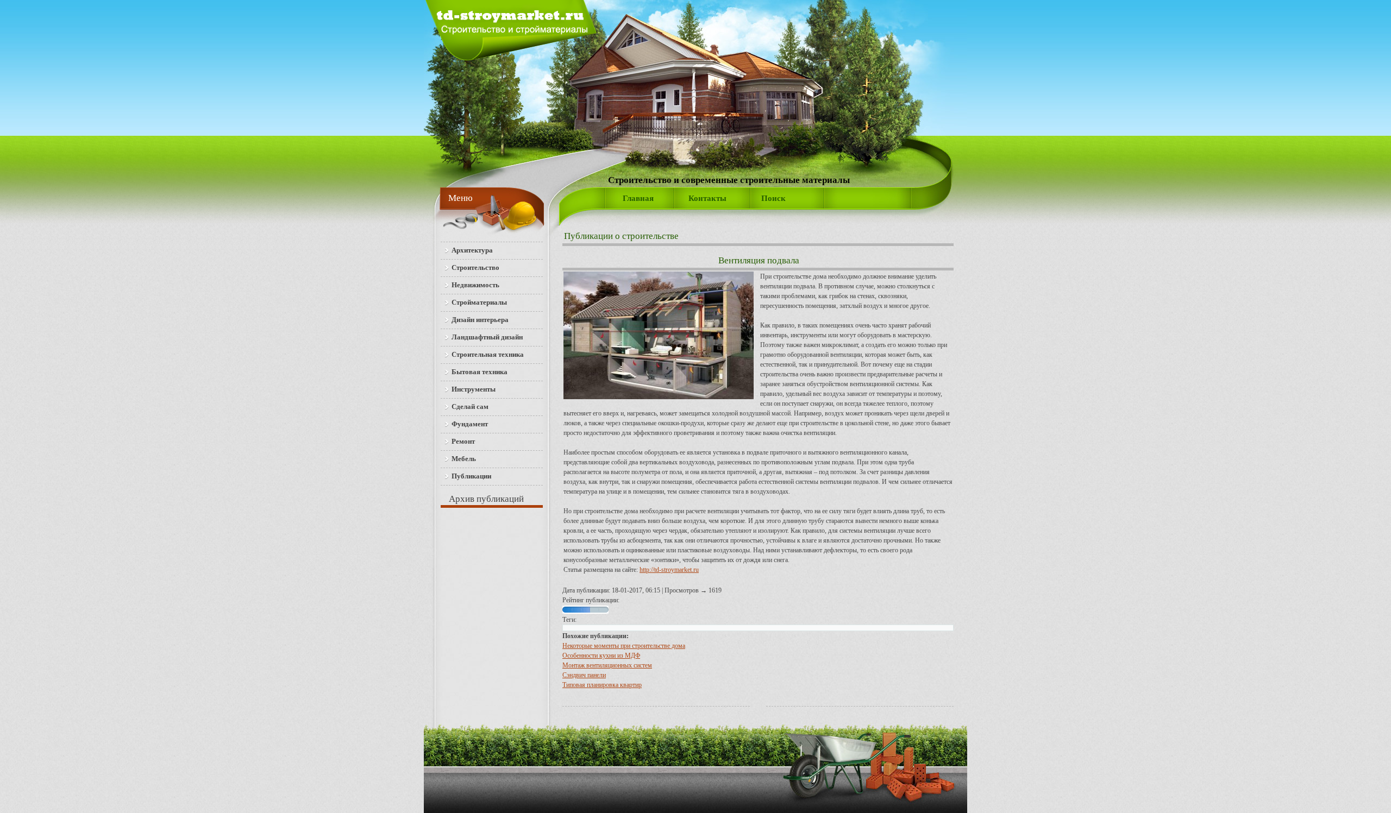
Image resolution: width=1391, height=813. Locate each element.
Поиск (773, 198)
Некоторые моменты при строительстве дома (623, 646)
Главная (638, 198)
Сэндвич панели (584, 675)
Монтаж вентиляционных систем (607, 665)
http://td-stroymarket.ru (669, 569)
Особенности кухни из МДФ (601, 655)
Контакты (707, 198)
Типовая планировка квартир (602, 685)
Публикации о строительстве (621, 236)
